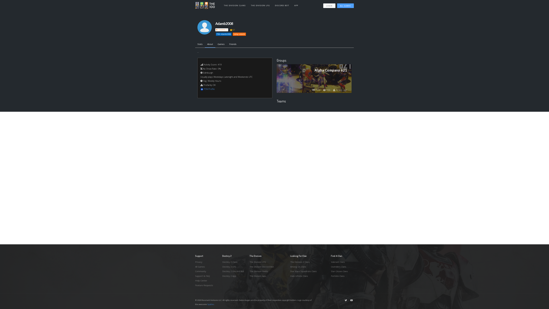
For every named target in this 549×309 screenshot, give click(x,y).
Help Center (201, 280)
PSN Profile (209, 89)
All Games (345, 6)
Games (221, 44)
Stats (200, 44)
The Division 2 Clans (300, 262)
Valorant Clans (338, 262)
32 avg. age (341, 90)
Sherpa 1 (222, 30)
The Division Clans (235, 5)
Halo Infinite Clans (299, 276)
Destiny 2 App (229, 276)
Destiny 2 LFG (229, 266)
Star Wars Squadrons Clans (303, 271)
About (210, 44)
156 (328, 90)
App (296, 5)
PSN (317, 90)
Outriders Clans (338, 266)
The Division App (257, 276)
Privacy (198, 262)
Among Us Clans (298, 266)
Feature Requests (204, 285)
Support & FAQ (202, 276)
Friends (232, 44)
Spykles (210, 304)
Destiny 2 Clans (229, 262)
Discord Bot (282, 5)
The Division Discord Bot (261, 266)
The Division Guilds (258, 271)
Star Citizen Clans (339, 271)
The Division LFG (260, 5)
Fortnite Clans (338, 276)
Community (200, 271)
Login (329, 6)
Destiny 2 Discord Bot (233, 271)
